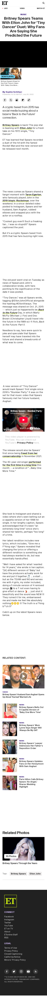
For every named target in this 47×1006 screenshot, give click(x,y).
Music (23, 14)
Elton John (26, 128)
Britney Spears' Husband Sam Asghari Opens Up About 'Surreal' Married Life (23, 695)
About (7, 931)
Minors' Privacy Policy (15, 959)
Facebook (9, 916)
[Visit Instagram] (21, 972)
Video (22, 8)
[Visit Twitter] (13, 972)
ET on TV (8, 928)
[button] (23, 676)
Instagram (9, 919)
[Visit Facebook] (6, 972)
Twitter (7, 922)
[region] (23, 54)
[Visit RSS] (35, 972)
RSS (6, 937)
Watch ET (41, 8)
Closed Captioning (13, 953)
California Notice (12, 956)
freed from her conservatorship (20, 455)
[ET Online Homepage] (5, 3)
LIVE (6, 8)
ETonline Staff (11, 934)
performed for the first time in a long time (22, 463)
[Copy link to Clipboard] (29, 100)
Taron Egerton (33, 194)
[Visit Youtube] (28, 971)
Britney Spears (11, 125)
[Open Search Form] (43, 3)
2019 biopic (16, 200)
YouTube (8, 925)
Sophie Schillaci (14, 92)
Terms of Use (10, 947)
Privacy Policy (25, 443)
